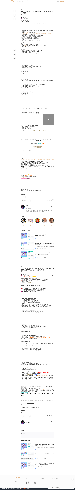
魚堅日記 (23, 224)
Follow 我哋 (37, 407)
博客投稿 (27, 484)
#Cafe (50, 478)
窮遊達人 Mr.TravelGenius (37, 224)
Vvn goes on (25, 17)
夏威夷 (23, 394)
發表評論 (23, 433)
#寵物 (42, 478)
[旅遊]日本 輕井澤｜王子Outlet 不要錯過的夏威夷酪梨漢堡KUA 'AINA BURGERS (35, 162)
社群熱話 (19, 3)
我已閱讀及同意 (61, 488)
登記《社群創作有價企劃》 (30, 187)
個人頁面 (35, 478)
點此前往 (49, 134)
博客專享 (39, 3)
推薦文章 (32, 3)
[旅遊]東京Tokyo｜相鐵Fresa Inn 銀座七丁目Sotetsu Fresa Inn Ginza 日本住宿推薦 (36, 33)
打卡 (25, 190)
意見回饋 (27, 483)
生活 (55, 3)
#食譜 (48, 478)
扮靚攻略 (36, 190)
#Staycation (54, 478)
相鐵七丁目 (26, 32)
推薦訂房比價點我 (37, 147)
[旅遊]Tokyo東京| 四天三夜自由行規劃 (28, 164)
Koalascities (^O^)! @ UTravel (30, 224)
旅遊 (47, 3)
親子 (53, 3)
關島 (27, 394)
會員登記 (58, 1)
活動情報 (39, 190)
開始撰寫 (62, 1)
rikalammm (44, 224)
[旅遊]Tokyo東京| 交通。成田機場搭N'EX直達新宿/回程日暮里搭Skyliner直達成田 (35, 165)
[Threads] (14, 65)
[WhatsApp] (14, 62)
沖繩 (31, 394)
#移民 (57, 478)
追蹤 (52, 17)
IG (25, 128)
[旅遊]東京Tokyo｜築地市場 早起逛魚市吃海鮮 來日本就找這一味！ (33, 169)
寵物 (57, 3)
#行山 (44, 478)
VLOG (43, 3)
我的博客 (35, 483)
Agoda (25, 45)
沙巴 (35, 394)
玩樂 (51, 3)
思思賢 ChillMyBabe (52, 224)
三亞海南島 (47, 394)
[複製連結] (14, 67)
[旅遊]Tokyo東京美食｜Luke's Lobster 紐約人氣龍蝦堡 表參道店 (32, 168)
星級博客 (35, 3)
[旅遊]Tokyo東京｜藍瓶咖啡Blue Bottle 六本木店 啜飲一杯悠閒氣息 (33, 161)
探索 (29, 3)
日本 (21, 197)
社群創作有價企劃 (13, 3)
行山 (60, 3)
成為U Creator (24, 3)
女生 (49, 3)
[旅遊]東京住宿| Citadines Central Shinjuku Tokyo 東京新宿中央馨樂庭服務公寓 (35, 95)
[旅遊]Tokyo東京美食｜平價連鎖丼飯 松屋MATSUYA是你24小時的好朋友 (34, 163)
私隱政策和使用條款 (24, 488)
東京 (24, 197)
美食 (45, 3)
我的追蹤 (35, 482)
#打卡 (46, 478)
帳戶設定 (35, 479)
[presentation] (20, 221)
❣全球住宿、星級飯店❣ (37, 146)
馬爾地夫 (40, 394)
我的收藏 (35, 481)
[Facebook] (14, 60)
